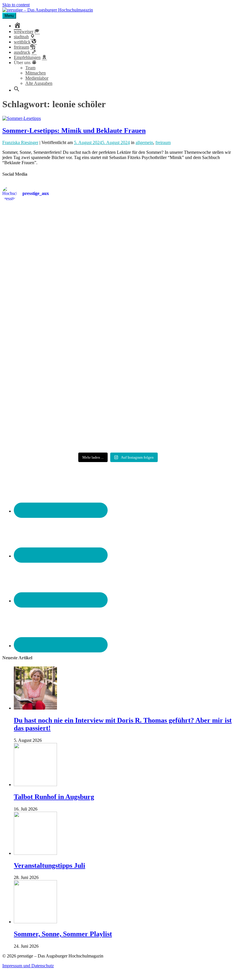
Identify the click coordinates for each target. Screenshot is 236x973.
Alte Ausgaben (38, 83)
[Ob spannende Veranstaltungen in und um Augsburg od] (39, 403)
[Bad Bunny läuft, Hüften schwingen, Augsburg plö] (117, 239)
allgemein (144, 142)
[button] (17, 90)
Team (30, 67)
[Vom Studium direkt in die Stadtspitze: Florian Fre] (39, 250)
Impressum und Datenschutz (28, 965)
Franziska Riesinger (20, 142)
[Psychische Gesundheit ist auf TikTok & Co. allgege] (117, 411)
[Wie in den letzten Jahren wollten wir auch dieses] (117, 333)
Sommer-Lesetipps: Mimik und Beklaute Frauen (74, 130)
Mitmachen (35, 72)
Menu (9, 16)
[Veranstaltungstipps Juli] (35, 853)
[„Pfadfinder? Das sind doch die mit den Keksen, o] (196, 333)
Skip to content (16, 4)
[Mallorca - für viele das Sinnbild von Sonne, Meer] (196, 403)
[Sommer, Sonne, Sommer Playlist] (35, 921)
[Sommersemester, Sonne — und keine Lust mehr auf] (39, 328)
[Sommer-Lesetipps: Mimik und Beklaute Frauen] (21, 118)
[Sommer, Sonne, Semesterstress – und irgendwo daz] (196, 242)
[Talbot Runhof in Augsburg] (35, 784)
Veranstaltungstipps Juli (49, 865)
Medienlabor (36, 78)
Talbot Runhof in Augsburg (54, 796)
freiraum (163, 142)
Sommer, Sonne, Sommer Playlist (63, 934)
